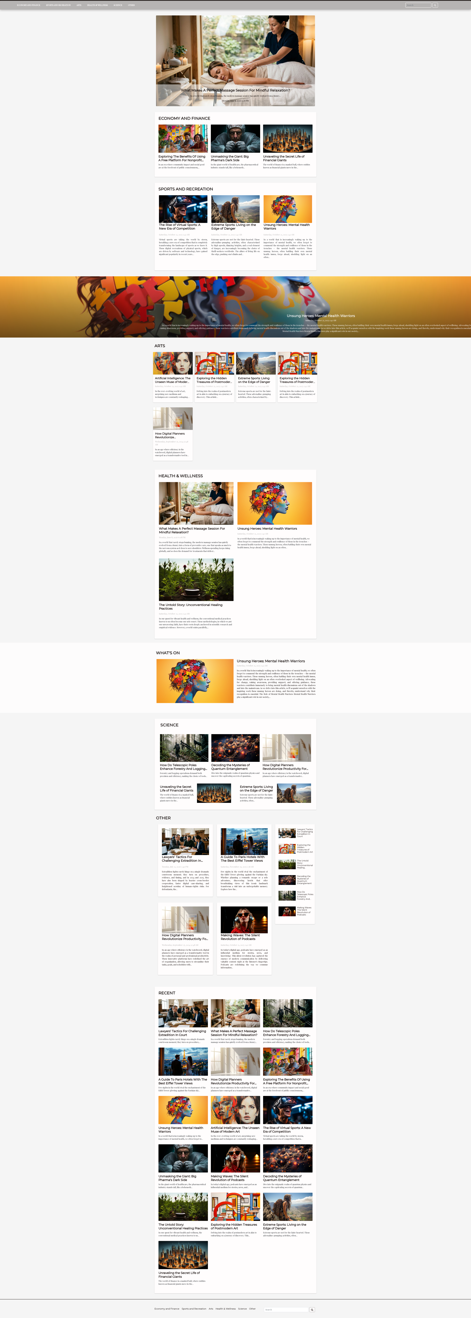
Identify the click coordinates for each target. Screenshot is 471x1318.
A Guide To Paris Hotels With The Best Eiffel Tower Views (235, 90)
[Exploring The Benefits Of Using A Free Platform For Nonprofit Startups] (183, 138)
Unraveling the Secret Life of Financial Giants (283, 158)
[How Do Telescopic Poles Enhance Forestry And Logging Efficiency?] (184, 747)
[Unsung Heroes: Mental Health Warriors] (288, 208)
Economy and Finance (28, 5)
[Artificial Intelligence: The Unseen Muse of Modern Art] (173, 363)
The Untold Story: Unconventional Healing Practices (305, 865)
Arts (79, 5)
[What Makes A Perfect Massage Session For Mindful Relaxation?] (196, 503)
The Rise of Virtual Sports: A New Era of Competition (179, 226)
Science (118, 5)
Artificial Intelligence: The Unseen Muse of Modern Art (172, 382)
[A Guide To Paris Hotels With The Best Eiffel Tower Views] (235, 60)
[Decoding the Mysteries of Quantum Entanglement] (235, 747)
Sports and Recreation (58, 5)
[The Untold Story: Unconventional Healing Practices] (196, 579)
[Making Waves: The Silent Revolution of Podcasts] (244, 919)
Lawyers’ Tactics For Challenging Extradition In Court (181, 860)
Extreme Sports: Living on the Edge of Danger (233, 226)
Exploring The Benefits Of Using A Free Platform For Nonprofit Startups (181, 160)
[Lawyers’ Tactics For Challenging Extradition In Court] (185, 841)
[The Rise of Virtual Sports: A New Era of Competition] (183, 208)
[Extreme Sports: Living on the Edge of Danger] (235, 208)
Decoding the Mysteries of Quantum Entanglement (230, 767)
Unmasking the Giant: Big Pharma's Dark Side (230, 158)
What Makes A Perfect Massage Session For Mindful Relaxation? (234, 1033)
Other (131, 5)
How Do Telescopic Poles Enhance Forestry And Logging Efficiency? (182, 768)
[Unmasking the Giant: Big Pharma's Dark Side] (235, 138)
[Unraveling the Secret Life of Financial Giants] (288, 138)
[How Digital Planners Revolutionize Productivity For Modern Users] (173, 418)
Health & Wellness (97, 5)
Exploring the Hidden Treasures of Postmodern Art (214, 382)
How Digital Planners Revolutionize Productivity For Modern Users (172, 439)
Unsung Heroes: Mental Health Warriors (321, 316)
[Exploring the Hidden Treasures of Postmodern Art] (214, 363)
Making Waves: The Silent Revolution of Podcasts (240, 937)
